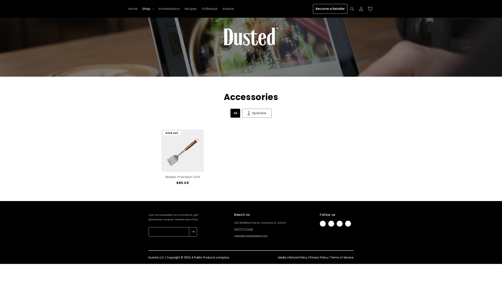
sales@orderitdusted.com (251, 236)
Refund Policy (298, 257)
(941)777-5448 (243, 229)
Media (282, 257)
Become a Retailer (330, 8)
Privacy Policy (318, 257)
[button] (148, 8)
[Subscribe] (193, 232)
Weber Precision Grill (182, 177)
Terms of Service (342, 257)
